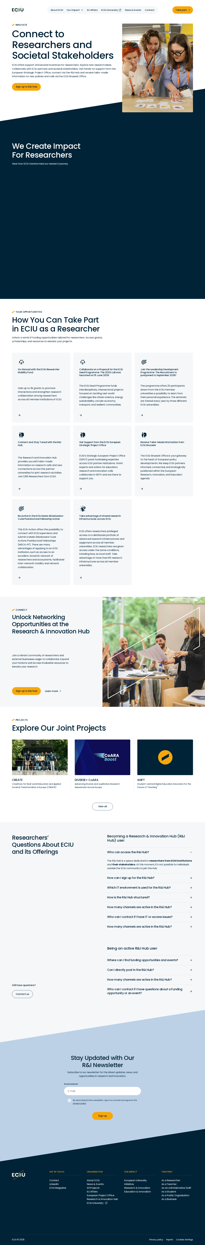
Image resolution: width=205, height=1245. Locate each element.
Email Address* (71, 1084)
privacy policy (79, 1103)
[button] (75, 10)
